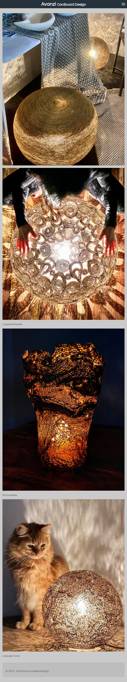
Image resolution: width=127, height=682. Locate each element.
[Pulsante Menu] (123, 4)
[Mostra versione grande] (63, 410)
